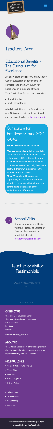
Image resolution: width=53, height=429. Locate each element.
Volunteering (12, 400)
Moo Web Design (34, 425)
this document (37, 117)
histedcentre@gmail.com (28, 238)
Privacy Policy (13, 383)
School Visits (12, 392)
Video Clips (12, 370)
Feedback (11, 374)
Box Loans (11, 405)
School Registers (14, 378)
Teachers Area (13, 396)
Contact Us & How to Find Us (19, 366)
